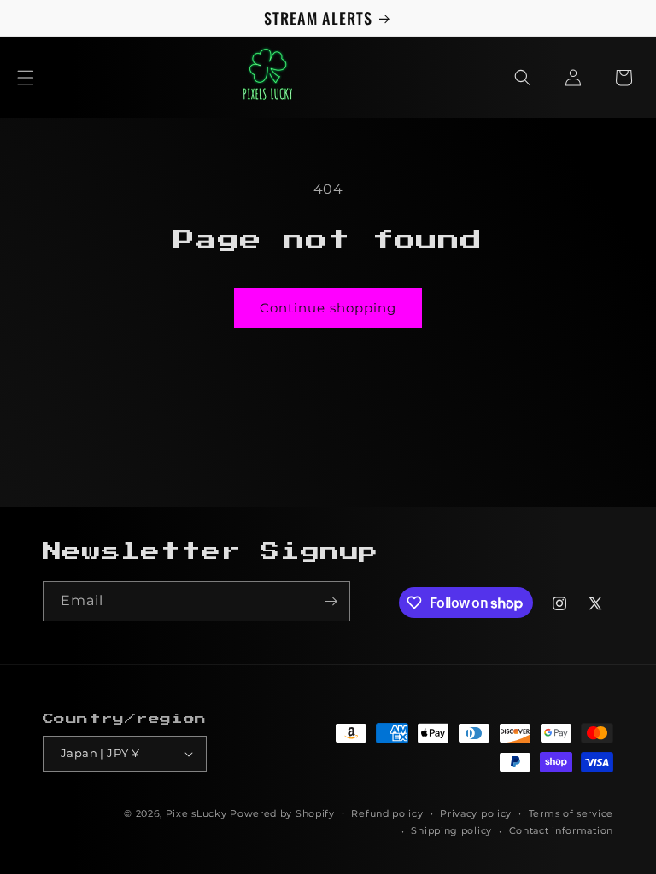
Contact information (561, 830)
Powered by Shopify (282, 813)
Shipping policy (451, 830)
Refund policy (387, 813)
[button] (25, 77)
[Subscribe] (330, 601)
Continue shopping (328, 308)
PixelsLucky (196, 813)
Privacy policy (476, 813)
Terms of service (571, 813)
